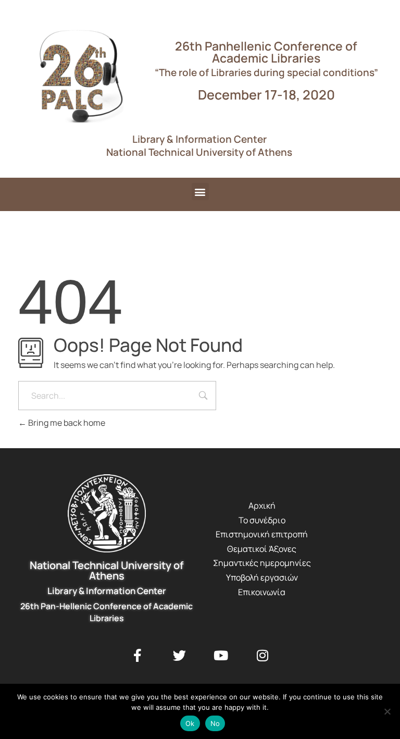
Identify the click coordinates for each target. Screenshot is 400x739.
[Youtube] (221, 656)
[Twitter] (179, 656)
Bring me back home (66, 422)
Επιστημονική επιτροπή (262, 534)
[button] (200, 191)
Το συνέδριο (262, 520)
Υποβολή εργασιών (262, 577)
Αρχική (262, 505)
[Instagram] (262, 656)
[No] (387, 711)
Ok (190, 723)
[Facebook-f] (137, 656)
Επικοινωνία (261, 592)
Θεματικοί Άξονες (261, 549)
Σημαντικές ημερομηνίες (262, 563)
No (215, 723)
